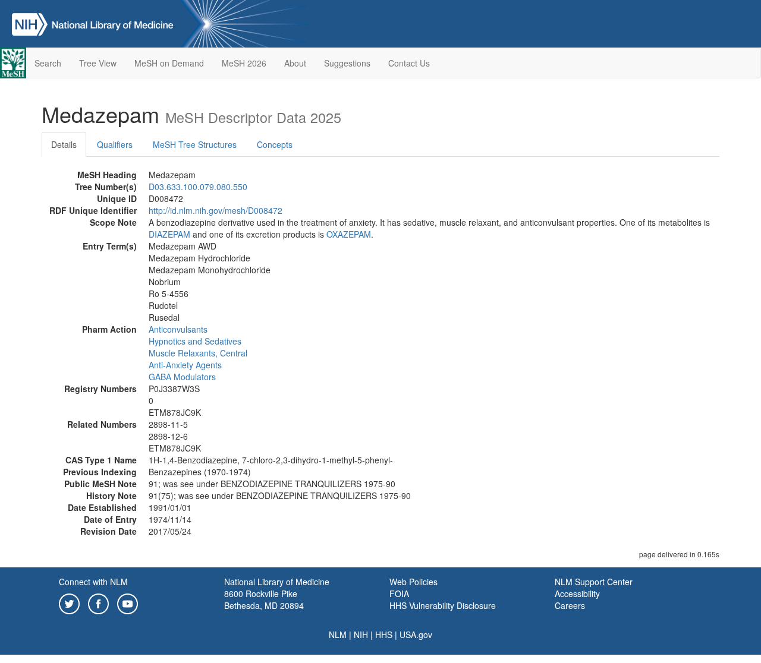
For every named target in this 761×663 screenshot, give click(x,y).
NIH (361, 634)
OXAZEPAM (348, 234)
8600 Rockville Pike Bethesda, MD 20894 (264, 599)
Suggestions (347, 63)
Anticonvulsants (178, 329)
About (295, 63)
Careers (570, 605)
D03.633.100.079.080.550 (198, 186)
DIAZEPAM (169, 234)
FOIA (399, 593)
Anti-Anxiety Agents (185, 365)
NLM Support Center (594, 582)
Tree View (98, 63)
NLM (338, 634)
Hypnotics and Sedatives (195, 341)
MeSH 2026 (244, 63)
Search (47, 63)
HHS (383, 634)
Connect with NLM (93, 582)
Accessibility (577, 593)
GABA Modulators (182, 377)
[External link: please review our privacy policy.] (69, 602)
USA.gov (416, 634)
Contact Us (409, 63)
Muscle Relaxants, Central (198, 353)
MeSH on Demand (169, 63)
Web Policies (413, 582)
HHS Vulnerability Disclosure (442, 605)
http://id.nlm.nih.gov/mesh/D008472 (215, 210)
